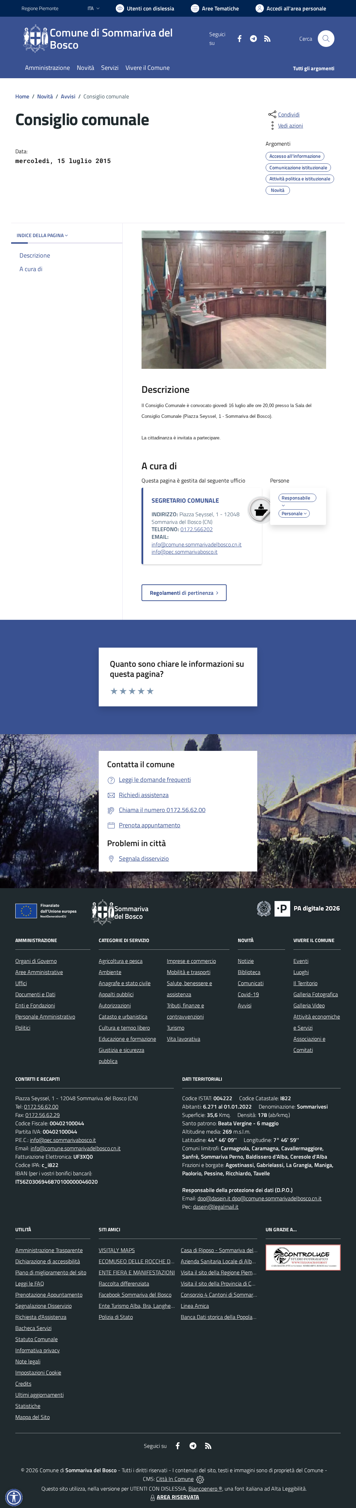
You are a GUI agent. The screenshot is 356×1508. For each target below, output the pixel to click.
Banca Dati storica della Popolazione (223, 1317)
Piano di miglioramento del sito (50, 1272)
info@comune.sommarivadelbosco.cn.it (197, 544)
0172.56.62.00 (41, 1106)
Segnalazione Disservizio (43, 1306)
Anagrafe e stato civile (125, 983)
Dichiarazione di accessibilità (47, 1261)
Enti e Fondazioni (35, 1005)
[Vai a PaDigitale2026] (298, 908)
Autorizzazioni (115, 1005)
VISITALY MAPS (117, 1250)
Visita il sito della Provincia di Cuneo (222, 1283)
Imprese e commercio (191, 961)
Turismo (175, 1027)
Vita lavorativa (183, 1039)
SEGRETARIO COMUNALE (185, 500)
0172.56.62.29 (42, 1115)
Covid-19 (248, 994)
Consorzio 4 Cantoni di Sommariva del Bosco (232, 1294)
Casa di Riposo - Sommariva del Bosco (225, 1250)
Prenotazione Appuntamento (48, 1294)
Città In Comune (175, 1479)
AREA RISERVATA (178, 1497)
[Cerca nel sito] (326, 38)
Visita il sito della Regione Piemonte (222, 1272)
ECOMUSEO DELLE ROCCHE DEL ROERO (147, 1261)
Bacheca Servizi (33, 1328)
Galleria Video (309, 1005)
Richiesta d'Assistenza (40, 1317)
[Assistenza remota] (200, 1479)
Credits (23, 1383)
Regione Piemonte (40, 8)
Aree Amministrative (39, 972)
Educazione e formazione (127, 1039)
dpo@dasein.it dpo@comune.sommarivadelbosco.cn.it (259, 1198)
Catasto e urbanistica (123, 1016)
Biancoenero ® (205, 1488)
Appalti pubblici (116, 994)
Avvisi (68, 96)
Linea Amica (195, 1306)
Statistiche (27, 1406)
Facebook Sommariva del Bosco (135, 1294)
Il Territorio (305, 983)
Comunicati (251, 983)
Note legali (27, 1361)
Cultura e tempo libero (124, 1027)
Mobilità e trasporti (188, 972)
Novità (45, 96)
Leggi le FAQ (29, 1283)
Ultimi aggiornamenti (39, 1395)
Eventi (300, 961)
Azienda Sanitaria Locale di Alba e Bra (224, 1261)
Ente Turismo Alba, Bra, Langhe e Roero (144, 1306)
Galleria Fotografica (315, 994)
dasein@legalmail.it (215, 1206)
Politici (22, 1027)
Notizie (246, 961)
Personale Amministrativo (45, 1016)
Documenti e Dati (35, 994)
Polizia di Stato (116, 1317)
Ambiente (110, 972)
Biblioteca (249, 972)
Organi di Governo (36, 961)
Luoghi (301, 972)
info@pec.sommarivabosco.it (185, 552)
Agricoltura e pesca (121, 961)
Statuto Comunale (36, 1339)
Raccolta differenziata (124, 1283)
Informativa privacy (37, 1350)
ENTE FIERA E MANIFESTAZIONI (137, 1272)
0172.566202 (196, 529)
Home (22, 96)
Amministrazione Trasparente (49, 1250)
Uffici (21, 983)
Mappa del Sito (32, 1417)
